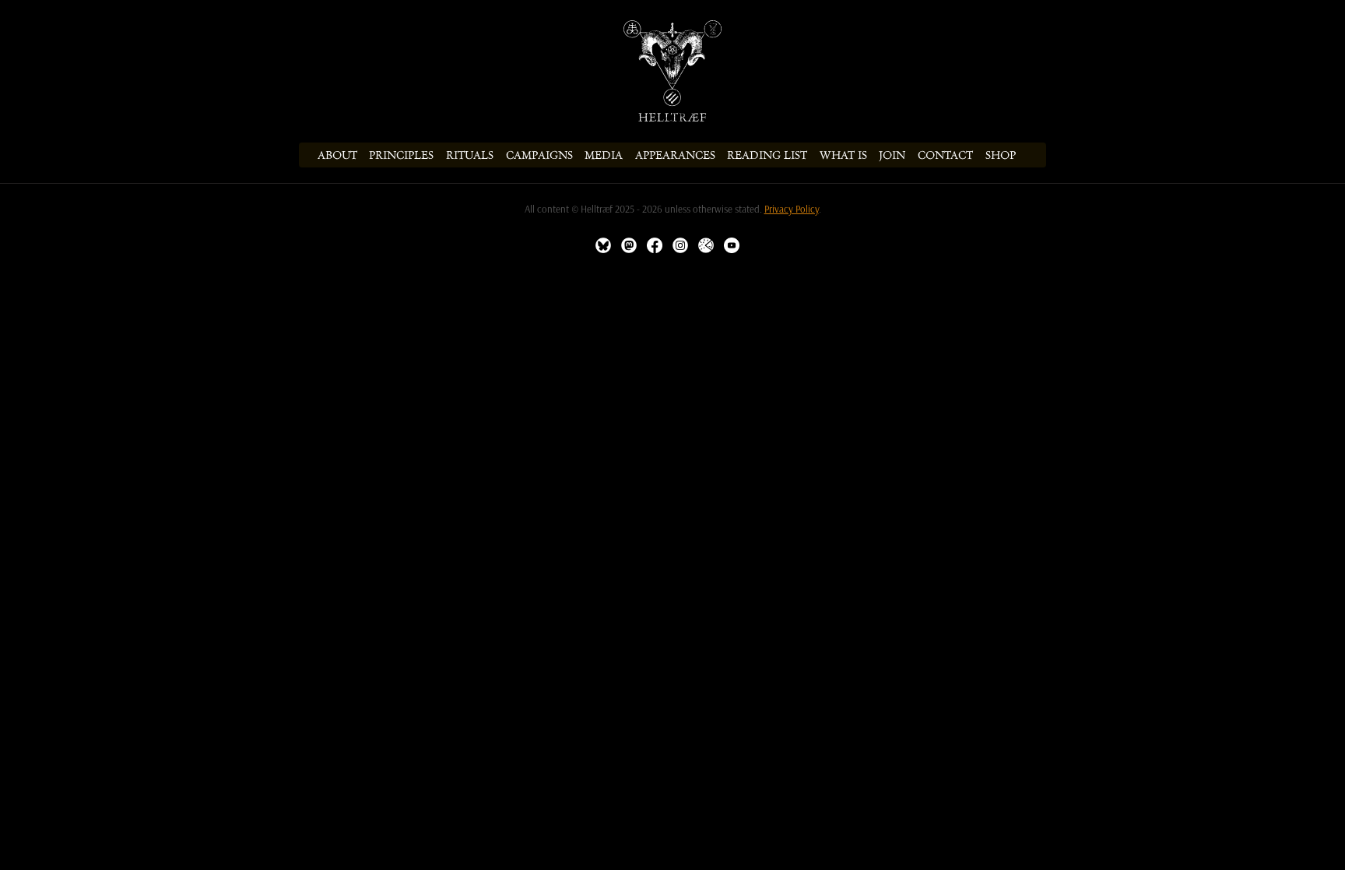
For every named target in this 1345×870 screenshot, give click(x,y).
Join (892, 155)
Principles (401, 155)
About (337, 155)
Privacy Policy (791, 209)
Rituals (469, 155)
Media (604, 155)
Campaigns (539, 155)
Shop (1000, 155)
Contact (945, 155)
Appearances (675, 155)
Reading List (767, 155)
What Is (843, 155)
